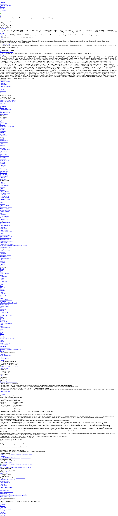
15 (0, 456)
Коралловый (3, 154)
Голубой (2, 146)
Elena (1, 286)
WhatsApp (3, 100)
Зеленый (2, 148)
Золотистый (3, 174)
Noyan (2, 310)
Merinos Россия (4, 304)
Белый (2, 166)
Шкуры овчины (4, 200)
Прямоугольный (5, 250)
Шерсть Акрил (4, 197)
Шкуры (2, 233)
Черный (2, 162)
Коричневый (4, 142)
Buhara (2, 360)
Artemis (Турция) (5, 273)
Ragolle (2, 318)
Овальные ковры (5, 235)
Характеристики (5, 391)
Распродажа (3, 108)
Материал (3, 28)
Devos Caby (3, 281)
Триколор (3, 179)
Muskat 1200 (3, 309)
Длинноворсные (5, 225)
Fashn (1, 292)
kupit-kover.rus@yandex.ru (7, 101)
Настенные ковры (5, 258)
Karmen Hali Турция (6, 300)
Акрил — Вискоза (5, 218)
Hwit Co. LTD (4, 293)
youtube (4, 105)
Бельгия (2, 118)
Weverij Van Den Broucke (7, 338)
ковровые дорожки (5, 109)
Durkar (2, 284)
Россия (2, 120)
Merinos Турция (4, 306)
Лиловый (3, 177)
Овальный (3, 253)
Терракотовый (4, 171)
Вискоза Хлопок (5, 199)
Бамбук (2, 202)
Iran (1, 296)
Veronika (2, 337)
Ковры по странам (5, 355)
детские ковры (4, 111)
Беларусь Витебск (5, 343)
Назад (1, 368)
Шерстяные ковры (5, 238)
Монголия (3, 131)
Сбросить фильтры (5, 81)
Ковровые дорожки (5, 222)
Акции (2, 8)
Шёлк (1, 188)
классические (4, 114)
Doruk (2, 283)
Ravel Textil (3, 321)
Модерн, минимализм (6, 241)
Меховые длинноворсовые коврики (10, 349)
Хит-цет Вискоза (5, 193)
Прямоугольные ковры (6, 244)
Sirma (1, 332)
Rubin (1, 324)
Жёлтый (2, 168)
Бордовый (3, 157)
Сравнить (3, 376)
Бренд (2, 55)
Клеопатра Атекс (5, 348)
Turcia (1, 335)
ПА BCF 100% (4, 196)
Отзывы (2, 7)
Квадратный (3, 256)
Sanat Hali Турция (5, 327)
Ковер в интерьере (5, 266)
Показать (3, 80)
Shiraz (1, 331)
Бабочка (2, 261)
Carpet (2, 278)
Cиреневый (3, 165)
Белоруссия (3, 123)
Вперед (6, 368)
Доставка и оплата (5, 5)
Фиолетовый (4, 140)
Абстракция (3, 242)
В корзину (3, 382)
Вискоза (2, 183)
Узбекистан (3, 135)
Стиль (2, 39)
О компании (3, 4)
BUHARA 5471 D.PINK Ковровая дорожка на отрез (15, 458)
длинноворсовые (5, 112)
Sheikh (2, 329)
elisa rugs (2, 287)
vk (0, 105)
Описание (3, 393)
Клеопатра (3, 346)
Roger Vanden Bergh (6, 323)
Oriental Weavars (4, 312)
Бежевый (2, 145)
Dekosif (2, 279)
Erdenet (2, 289)
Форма (2, 33)
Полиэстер (3, 214)
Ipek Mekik (3, 295)
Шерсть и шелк (4, 211)
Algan (1, 270)
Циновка (2, 204)
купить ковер (4, 473)
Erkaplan (2, 290)
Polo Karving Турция (6, 315)
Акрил (2, 182)
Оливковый (3, 151)
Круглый (2, 252)
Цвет (1, 36)
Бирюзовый (3, 173)
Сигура (2, 351)
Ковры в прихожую (5, 247)
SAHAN (2, 326)
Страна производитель (6, 52)
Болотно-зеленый (5, 149)
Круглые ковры (4, 230)
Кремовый (3, 159)
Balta (1, 275)
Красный (2, 153)
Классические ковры (6, 236)
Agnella (2, 269)
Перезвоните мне (11, 382)
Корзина (2, 103)
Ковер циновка (4, 239)
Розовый (2, 163)
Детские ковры (4, 224)
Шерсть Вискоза (5, 210)
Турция (2, 122)
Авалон (2, 341)
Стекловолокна (4, 216)
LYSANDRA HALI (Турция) (8, 303)
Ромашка (2, 262)
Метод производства (6, 49)
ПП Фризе (3, 194)
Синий (2, 139)
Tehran (2, 334)
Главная (2, 2)
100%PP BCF (4, 219)
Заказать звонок (11, 100)
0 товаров (3, 106)
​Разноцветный (4, 156)
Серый (2, 143)
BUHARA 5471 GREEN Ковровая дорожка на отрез (15, 467)
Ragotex (2, 320)
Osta (1, 314)
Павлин (2, 264)
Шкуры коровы (4, 191)
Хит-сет (2, 187)
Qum (1, 317)
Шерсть (2, 190)
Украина (2, 134)
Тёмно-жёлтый (4, 160)
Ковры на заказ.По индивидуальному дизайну (13, 245)
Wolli (1, 340)
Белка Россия (4, 344)
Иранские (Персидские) (7, 126)
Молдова (2, 128)
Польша (2, 125)
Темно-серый (4, 176)
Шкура (2, 259)
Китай (2, 132)
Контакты (3, 10)
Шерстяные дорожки (6, 207)
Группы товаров (5, 44)
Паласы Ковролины (6, 231)
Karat (1, 298)
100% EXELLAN (5, 205)
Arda (1, 272)
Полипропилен (4, 185)
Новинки (2, 227)
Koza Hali (3, 301)
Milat (1, 307)
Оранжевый (3, 170)
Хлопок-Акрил (4, 208)
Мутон (2, 213)
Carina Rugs (3, 276)
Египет (2, 129)
